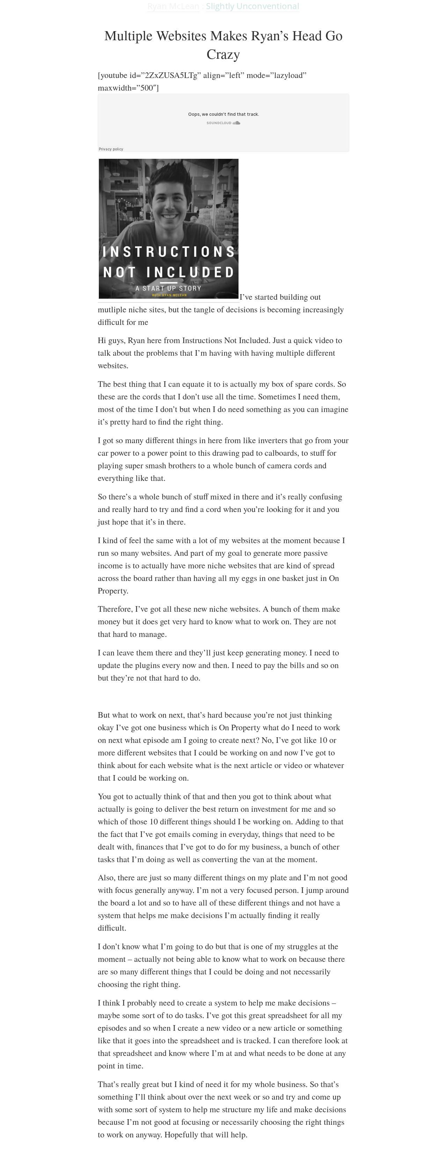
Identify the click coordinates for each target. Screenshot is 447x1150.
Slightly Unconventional (252, 6)
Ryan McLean (173, 6)
